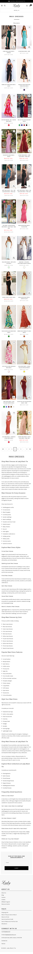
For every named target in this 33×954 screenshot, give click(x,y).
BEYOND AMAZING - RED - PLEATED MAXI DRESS (9, 120)
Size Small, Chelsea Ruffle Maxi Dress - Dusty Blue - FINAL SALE (9, 227)
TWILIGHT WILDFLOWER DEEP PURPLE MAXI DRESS (24, 85)
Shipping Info (5, 912)
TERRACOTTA (24, 336)
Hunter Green (4, 407)
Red (9, 442)
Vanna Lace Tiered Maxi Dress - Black (9, 85)
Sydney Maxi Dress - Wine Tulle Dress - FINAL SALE (24, 156)
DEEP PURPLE (24, 90)
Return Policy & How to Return (9, 914)
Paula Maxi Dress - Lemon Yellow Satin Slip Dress (24, 367)
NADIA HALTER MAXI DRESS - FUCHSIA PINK (24, 226)
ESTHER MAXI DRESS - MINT (24, 51)
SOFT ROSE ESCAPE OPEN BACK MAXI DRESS (9, 367)
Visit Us (3, 943)
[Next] (29, 449)
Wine (9, 407)
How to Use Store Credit (7, 919)
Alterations (4, 923)
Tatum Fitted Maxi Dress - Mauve (9, 156)
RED (9, 125)
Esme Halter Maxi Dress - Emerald (9, 52)
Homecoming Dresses (8, 780)
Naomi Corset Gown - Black (8, 297)
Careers (3, 897)
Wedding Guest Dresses (9, 785)
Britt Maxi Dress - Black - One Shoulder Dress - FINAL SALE (24, 191)
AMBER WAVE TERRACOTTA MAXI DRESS (24, 332)
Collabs (3, 899)
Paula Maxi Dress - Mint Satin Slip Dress (9, 263)
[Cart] (30, 5)
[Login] (27, 5)
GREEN (9, 336)
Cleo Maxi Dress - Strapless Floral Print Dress (8, 437)
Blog (3, 895)
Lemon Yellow (24, 372)
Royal (6, 407)
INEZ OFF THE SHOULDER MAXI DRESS (24, 120)
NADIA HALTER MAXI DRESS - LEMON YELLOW (24, 298)
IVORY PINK (9, 372)
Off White (24, 267)
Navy (22, 125)
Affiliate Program (6, 902)
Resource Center (6, 904)
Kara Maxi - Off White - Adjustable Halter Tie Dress (24, 263)
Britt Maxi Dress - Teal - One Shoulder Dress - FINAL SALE (8, 191)
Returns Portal (5, 917)
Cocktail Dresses (7, 788)
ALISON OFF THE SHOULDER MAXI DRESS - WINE (24, 402)
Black (27, 125)
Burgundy (24, 125)
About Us (4, 893)
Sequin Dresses (7, 783)
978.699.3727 (7, 931)
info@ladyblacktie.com (10, 934)
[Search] (4, 5)
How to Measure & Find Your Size (10, 921)
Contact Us (4, 940)
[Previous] (3, 449)
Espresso (11, 407)
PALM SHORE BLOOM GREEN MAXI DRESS (9, 332)
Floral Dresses (6, 778)
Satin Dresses (6, 776)
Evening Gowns (6, 773)
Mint (9, 267)
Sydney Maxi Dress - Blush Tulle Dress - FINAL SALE (24, 437)
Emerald (19, 125)
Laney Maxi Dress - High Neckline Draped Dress (8, 402)
